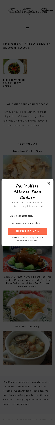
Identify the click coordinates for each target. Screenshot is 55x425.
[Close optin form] (49, 184)
